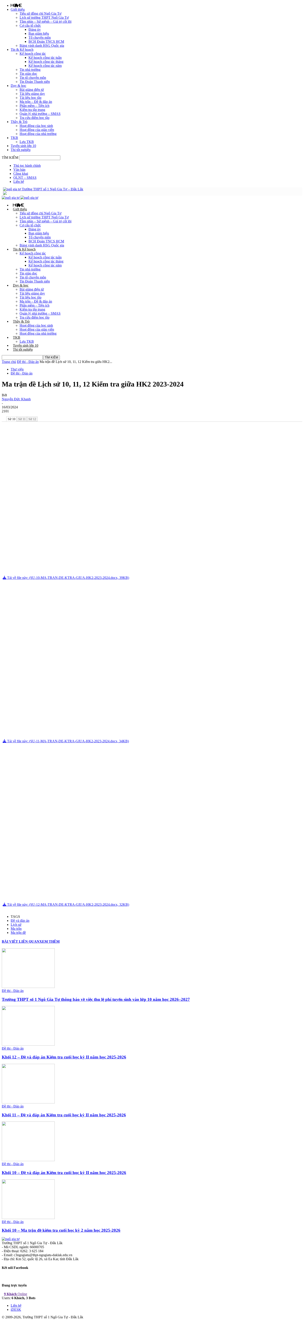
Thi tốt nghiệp (20, 150)
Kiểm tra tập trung (32, 110)
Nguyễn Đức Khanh (16, 399)
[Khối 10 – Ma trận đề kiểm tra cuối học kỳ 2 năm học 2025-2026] (28, 1218)
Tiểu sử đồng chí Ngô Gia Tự (40, 13)
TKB (14, 138)
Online (15, 1294)
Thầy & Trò (19, 122)
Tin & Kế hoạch (22, 49)
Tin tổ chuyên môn (33, 77)
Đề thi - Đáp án (28, 362)
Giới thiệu (18, 9)
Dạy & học (18, 86)
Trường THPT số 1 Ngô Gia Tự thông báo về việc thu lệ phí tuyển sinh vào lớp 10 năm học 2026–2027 (96, 999)
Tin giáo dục (28, 73)
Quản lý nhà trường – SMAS (40, 114)
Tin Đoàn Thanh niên (35, 81)
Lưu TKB (27, 142)
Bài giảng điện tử (32, 90)
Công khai (20, 173)
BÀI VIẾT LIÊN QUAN (20, 941)
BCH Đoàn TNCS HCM (46, 41)
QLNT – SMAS (24, 177)
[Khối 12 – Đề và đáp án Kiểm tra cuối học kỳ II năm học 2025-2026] (28, 1044)
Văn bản (19, 169)
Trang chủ (9, 362)
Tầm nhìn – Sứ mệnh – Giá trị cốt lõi (45, 21)
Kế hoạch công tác (33, 53)
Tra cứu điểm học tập (34, 118)
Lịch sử (16, 924)
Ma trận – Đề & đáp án (36, 102)
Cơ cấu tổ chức (30, 25)
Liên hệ (18, 181)
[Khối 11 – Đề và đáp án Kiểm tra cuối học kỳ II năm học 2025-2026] (28, 1102)
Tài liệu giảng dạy (32, 94)
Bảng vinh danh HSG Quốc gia (42, 45)
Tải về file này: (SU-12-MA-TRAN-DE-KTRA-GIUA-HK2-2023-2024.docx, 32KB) (67, 904)
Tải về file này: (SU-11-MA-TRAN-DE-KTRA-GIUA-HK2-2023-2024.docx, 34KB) (67, 741)
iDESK (16, 1309)
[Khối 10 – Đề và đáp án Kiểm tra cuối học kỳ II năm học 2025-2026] (28, 1160)
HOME (16, 5)
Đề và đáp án (20, 920)
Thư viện (17, 369)
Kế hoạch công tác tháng (45, 61)
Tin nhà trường (30, 69)
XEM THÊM (49, 941)
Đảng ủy (34, 29)
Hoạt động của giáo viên (37, 130)
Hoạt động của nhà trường (38, 134)
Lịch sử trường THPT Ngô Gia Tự (44, 17)
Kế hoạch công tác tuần (45, 57)
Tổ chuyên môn (39, 37)
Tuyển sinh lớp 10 (23, 146)
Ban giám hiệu (38, 33)
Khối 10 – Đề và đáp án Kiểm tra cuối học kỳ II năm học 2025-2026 (64, 1172)
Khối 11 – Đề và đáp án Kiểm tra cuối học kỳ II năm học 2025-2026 (64, 1115)
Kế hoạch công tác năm (45, 65)
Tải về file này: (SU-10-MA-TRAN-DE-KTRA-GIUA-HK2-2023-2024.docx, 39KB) (67, 578)
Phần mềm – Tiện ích (34, 106)
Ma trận (16, 928)
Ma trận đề (18, 932)
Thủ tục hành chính (27, 165)
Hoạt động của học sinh (36, 126)
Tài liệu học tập (30, 98)
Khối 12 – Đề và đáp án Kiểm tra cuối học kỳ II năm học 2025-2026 (64, 1057)
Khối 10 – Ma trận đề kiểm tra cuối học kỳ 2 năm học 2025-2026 (61, 1230)
